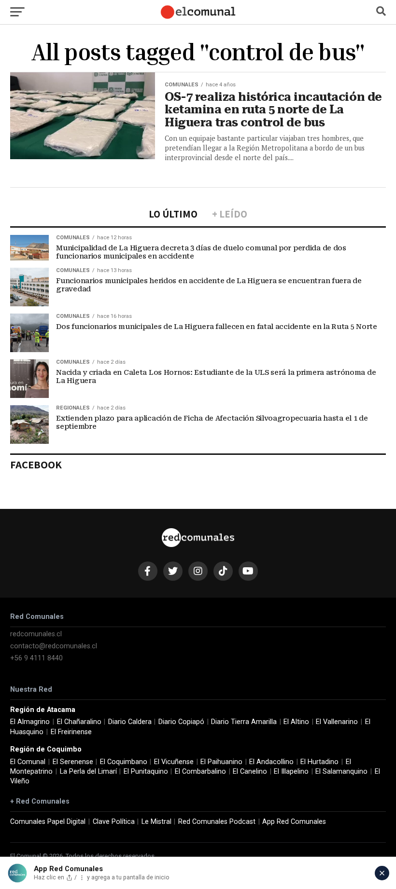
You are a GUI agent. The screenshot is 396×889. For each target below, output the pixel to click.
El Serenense (73, 762)
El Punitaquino (146, 771)
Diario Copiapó (181, 722)
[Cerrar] (382, 873)
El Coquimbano (123, 762)
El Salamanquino (341, 771)
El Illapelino (291, 771)
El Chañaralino (79, 722)
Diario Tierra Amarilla (244, 722)
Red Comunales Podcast (216, 822)
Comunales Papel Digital (47, 822)
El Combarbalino (200, 771)
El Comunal (27, 762)
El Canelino (250, 771)
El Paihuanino (221, 762)
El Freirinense (71, 732)
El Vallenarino (337, 722)
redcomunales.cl (36, 634)
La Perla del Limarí (88, 771)
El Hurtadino (319, 762)
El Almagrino (30, 722)
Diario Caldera (130, 722)
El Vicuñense (174, 762)
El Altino (296, 722)
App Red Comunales (294, 822)
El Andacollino (271, 762)
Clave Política (114, 822)
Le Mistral (156, 822)
